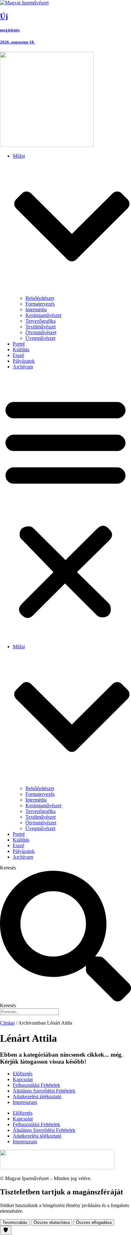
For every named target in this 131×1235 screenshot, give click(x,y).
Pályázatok (24, 361)
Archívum (23, 366)
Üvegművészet (40, 338)
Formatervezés (40, 304)
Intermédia (36, 309)
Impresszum (25, 1102)
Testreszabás (15, 1222)
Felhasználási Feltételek (36, 1085)
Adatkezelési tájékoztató (37, 1096)
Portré (19, 344)
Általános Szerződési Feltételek (44, 1090)
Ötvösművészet (40, 332)
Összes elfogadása (94, 1222)
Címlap (7, 1023)
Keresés (8, 867)
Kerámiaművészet (43, 315)
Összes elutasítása (52, 1222)
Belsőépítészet (39, 298)
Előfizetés (22, 1073)
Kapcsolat (23, 1079)
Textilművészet (40, 326)
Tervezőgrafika (40, 321)
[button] (65, 507)
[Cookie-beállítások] (5, 1230)
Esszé (18, 355)
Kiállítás (21, 349)
